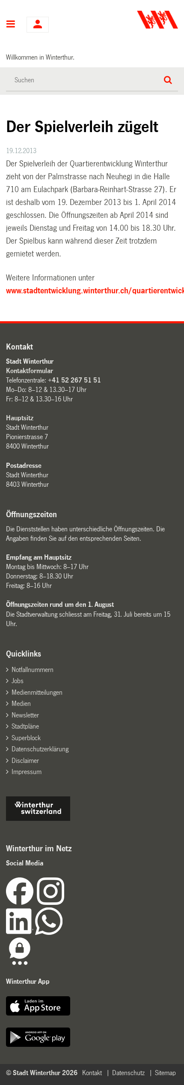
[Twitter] (65, 902)
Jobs (18, 680)
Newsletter (25, 715)
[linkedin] (20, 932)
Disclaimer (25, 760)
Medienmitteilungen (37, 692)
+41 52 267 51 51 (74, 380)
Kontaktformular (29, 370)
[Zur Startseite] (136, 20)
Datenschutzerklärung (40, 749)
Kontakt (92, 1072)
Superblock (26, 737)
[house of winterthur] (38, 818)
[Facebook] (21, 902)
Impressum (27, 771)
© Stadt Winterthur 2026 (41, 1072)
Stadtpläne (25, 726)
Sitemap (165, 1072)
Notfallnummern (32, 669)
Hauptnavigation (11, 25)
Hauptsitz (19, 418)
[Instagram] (50, 902)
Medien (21, 703)
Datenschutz (128, 1072)
